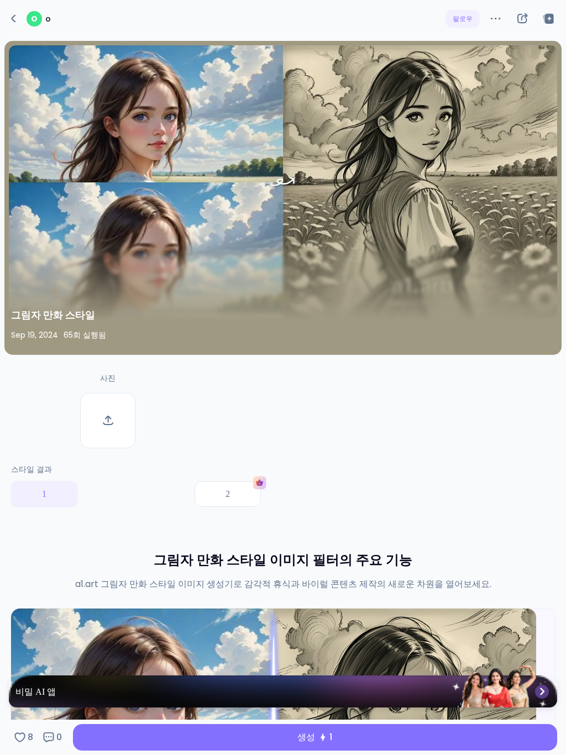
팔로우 (463, 18)
